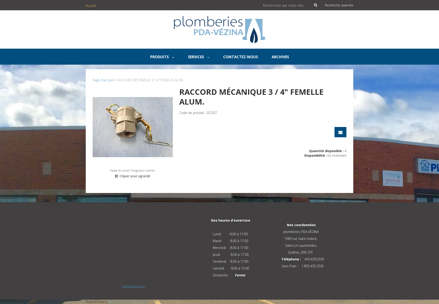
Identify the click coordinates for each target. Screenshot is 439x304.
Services (196, 56)
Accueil (91, 5)
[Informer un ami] (340, 132)
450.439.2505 (314, 259)
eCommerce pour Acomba (128, 301)
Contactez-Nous (240, 56)
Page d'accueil (103, 80)
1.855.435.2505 (313, 266)
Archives (280, 56)
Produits (160, 56)
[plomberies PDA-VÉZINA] (219, 29)
